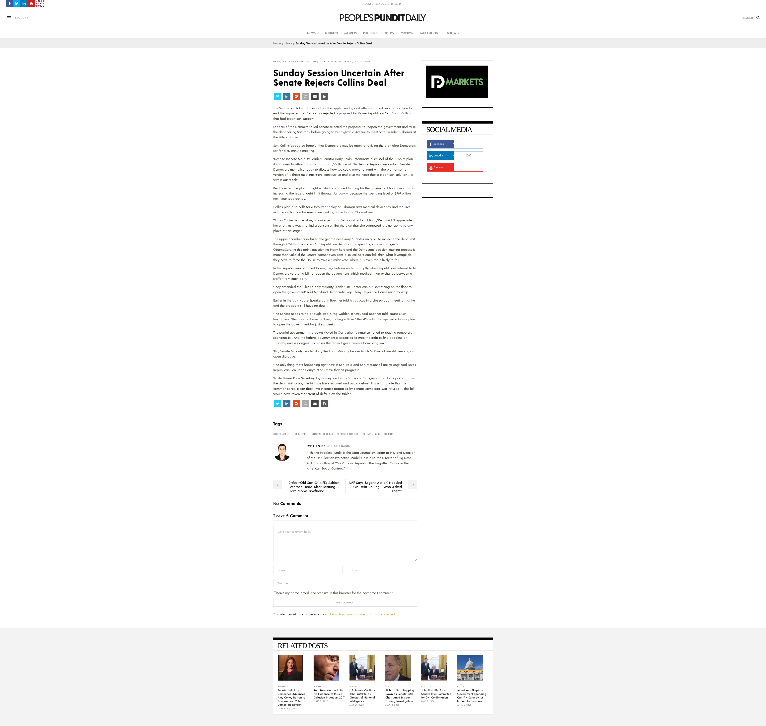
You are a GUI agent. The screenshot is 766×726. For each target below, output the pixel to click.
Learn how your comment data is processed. (362, 614)
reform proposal (348, 434)
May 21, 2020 (356, 704)
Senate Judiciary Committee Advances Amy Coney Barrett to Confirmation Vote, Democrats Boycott (291, 697)
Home (277, 43)
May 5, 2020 (428, 701)
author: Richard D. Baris (335, 61)
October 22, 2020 (288, 708)
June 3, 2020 (321, 701)
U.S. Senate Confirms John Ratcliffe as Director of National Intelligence (362, 695)
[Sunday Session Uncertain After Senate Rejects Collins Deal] (285, 452)
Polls (460, 686)
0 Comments (362, 61)
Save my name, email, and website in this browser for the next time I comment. (335, 593)
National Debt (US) (322, 434)
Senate (367, 434)
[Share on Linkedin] (286, 96)
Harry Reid (300, 434)
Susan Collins (384, 434)
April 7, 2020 (464, 704)
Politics (287, 61)
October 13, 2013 (305, 61)
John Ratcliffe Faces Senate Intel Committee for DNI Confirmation (436, 693)
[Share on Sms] (305, 96)
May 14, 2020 (392, 704)
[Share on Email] (315, 96)
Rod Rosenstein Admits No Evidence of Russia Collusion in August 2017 (329, 693)
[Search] (756, 18)
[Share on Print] (324, 96)
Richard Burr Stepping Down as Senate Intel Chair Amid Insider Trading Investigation (399, 695)
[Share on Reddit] (296, 96)
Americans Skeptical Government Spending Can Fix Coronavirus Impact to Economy (471, 695)
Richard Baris (338, 446)
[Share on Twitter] (277, 96)
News (288, 43)
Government (281, 434)
